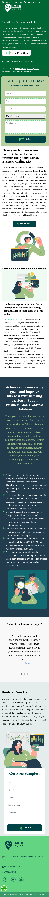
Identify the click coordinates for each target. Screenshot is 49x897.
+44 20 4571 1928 (34, 2)
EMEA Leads (20, 68)
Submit (28, 139)
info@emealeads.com (13, 2)
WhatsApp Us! (9, 872)
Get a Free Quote (20, 52)
